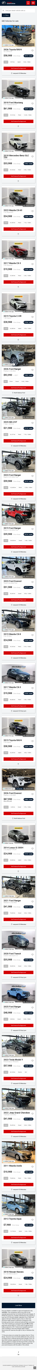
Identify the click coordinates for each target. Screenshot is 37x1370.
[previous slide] (3, 36)
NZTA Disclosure (20, 1366)
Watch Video (30, 45)
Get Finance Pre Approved (18, 68)
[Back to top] (34, 1367)
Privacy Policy (23, 1365)
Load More (18, 1305)
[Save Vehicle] (32, 51)
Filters (7, 15)
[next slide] (34, 36)
